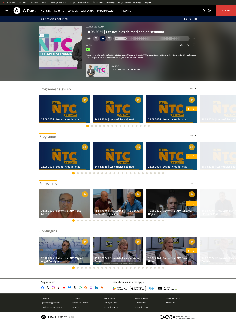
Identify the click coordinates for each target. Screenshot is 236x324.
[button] (87, 126)
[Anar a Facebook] (43, 287)
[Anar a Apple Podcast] (91, 287)
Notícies (46, 11)
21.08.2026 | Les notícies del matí (167, 119)
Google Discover (124, 2)
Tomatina (44, 2)
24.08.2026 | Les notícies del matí (114, 119)
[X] (190, 19)
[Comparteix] (188, 45)
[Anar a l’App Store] (138, 288)
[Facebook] (185, 19)
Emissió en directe (172, 298)
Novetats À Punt (83, 2)
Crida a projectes (110, 303)
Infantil (126, 11)
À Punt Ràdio (98, 2)
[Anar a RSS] (102, 287)
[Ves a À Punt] (25, 10)
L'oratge (72, 2)
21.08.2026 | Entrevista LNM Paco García (61, 212)
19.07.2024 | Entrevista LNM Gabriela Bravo (117, 260)
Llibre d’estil (170, 303)
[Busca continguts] (203, 10)
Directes (225, 10)
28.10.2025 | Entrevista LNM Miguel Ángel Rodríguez (62, 260)
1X (194, 38)
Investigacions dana (58, 2)
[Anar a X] (48, 287)
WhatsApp (137, 2)
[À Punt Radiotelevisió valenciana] (54, 317)
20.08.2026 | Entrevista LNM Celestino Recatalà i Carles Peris (117, 212)
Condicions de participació (52, 307)
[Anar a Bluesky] (70, 287)
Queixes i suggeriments (51, 303)
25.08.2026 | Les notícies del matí (61, 119)
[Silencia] (89, 38)
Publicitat (76, 298)
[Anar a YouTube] (64, 287)
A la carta (87, 11)
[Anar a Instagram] (54, 287)
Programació (105, 11)
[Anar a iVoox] (86, 287)
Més (191, 88)
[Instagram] (195, 19)
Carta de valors (140, 303)
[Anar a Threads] (75, 287)
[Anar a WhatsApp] (81, 287)
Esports (59, 11)
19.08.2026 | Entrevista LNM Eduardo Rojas (170, 212)
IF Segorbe (11, 2)
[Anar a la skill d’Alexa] (151, 288)
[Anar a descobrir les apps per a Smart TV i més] (167, 288)
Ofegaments (33, 2)
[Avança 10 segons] (109, 38)
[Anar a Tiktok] (59, 287)
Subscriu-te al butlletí (81, 303)
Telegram (147, 2)
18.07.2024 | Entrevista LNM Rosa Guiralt (168, 260)
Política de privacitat (111, 307)
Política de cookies (141, 307)
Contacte (45, 298)
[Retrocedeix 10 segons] (96, 38)
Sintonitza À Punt (141, 298)
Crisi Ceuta (22, 2)
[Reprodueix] (103, 38)
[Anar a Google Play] (120, 288)
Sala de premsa (109, 298)
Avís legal (76, 307)
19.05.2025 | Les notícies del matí (126, 69)
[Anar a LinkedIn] (97, 287)
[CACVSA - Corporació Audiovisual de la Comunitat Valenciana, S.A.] (177, 317)
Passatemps (110, 2)
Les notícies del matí (53, 19)
